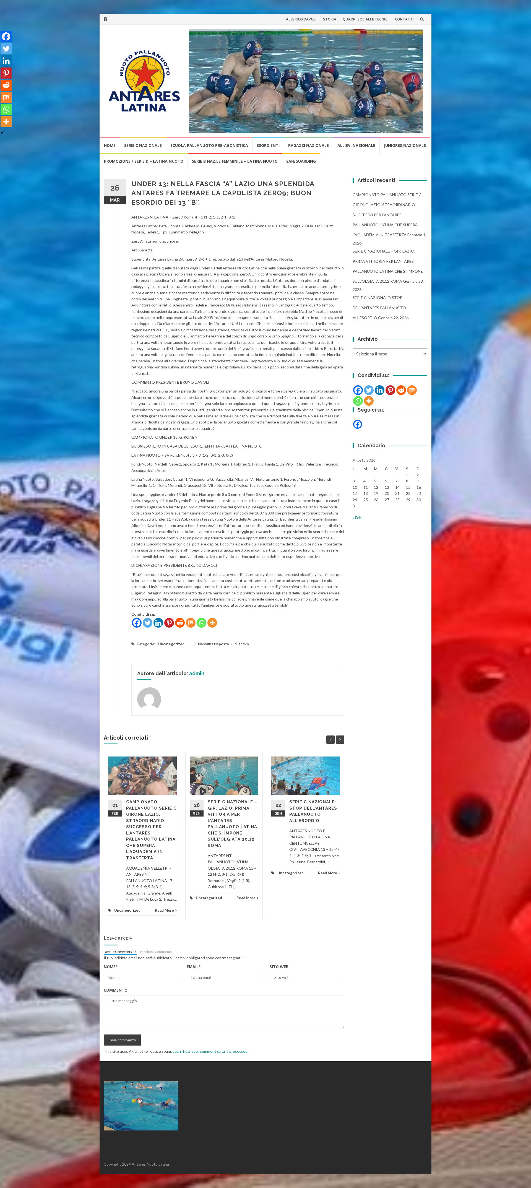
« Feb (357, 517)
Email (194, 966)
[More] (212, 623)
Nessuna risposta (213, 644)
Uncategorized (171, 644)
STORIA (329, 19)
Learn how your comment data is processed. (210, 1051)
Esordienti (268, 145)
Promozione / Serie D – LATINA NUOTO (143, 161)
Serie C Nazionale (143, 145)
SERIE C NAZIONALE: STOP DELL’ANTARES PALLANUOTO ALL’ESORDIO (379, 307)
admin (243, 644)
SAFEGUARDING (301, 161)
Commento (115, 990)
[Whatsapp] (201, 623)
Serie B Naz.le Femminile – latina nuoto (235, 161)
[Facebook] (137, 623)
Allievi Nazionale (356, 145)
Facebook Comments (156, 952)
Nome (111, 966)
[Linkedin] (158, 623)
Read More (164, 910)
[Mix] (191, 623)
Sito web (279, 966)
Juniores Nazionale (405, 145)
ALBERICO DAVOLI (301, 19)
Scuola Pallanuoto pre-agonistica (209, 145)
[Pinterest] (169, 623)
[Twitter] (147, 623)
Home (110, 145)
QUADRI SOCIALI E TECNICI (366, 19)
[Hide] (2, 133)
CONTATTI (404, 19)
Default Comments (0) (120, 952)
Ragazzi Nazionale (308, 145)
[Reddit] (180, 623)
